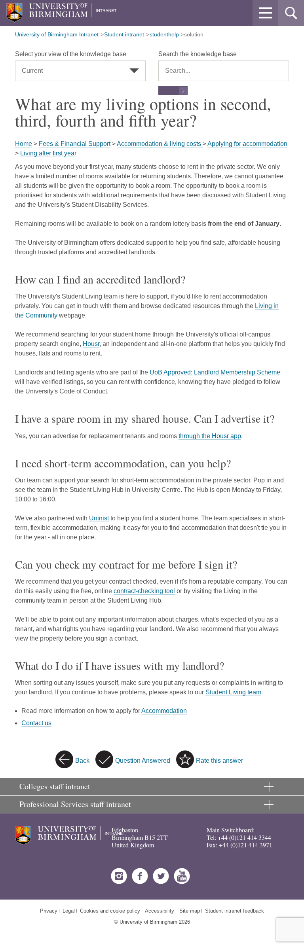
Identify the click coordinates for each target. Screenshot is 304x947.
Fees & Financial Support (74, 143)
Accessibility (159, 911)
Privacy (48, 911)
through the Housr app (210, 436)
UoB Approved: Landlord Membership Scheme (215, 372)
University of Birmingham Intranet (57, 34)
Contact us (36, 723)
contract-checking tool (144, 591)
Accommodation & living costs (160, 143)
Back (82, 760)
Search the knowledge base (197, 54)
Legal (69, 911)
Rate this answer (219, 760)
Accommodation (164, 710)
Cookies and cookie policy (110, 911)
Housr (91, 343)
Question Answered (142, 760)
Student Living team (233, 692)
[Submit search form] (173, 90)
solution (193, 34)
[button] (265, 13)
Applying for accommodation (247, 143)
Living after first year (48, 153)
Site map (189, 911)
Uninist (99, 518)
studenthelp (164, 34)
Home (23, 143)
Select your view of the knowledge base (70, 54)
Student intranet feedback (234, 911)
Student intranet (124, 34)
